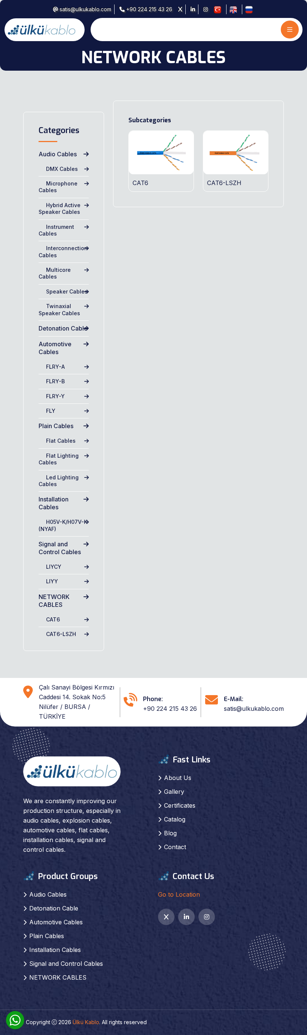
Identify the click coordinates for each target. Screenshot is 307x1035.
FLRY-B (55, 381)
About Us (177, 777)
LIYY (52, 581)
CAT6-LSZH (61, 634)
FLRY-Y (55, 396)
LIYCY (53, 566)
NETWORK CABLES (54, 600)
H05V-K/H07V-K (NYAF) (63, 525)
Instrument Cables (56, 230)
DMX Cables (62, 169)
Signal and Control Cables (60, 548)
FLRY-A (55, 366)
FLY (50, 411)
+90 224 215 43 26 (148, 9)
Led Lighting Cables (59, 480)
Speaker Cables (67, 291)
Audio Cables (58, 154)
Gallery (174, 791)
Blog (170, 833)
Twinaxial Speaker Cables (59, 309)
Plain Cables (56, 426)
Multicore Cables (55, 273)
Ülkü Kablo (86, 1022)
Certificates (179, 805)
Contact (175, 847)
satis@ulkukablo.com (84, 9)
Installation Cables (54, 503)
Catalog (174, 819)
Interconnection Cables (63, 251)
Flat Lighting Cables (59, 459)
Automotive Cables (55, 348)
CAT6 (53, 619)
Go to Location (179, 894)
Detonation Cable (63, 328)
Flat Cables (61, 440)
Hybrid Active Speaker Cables (59, 208)
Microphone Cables (58, 186)
